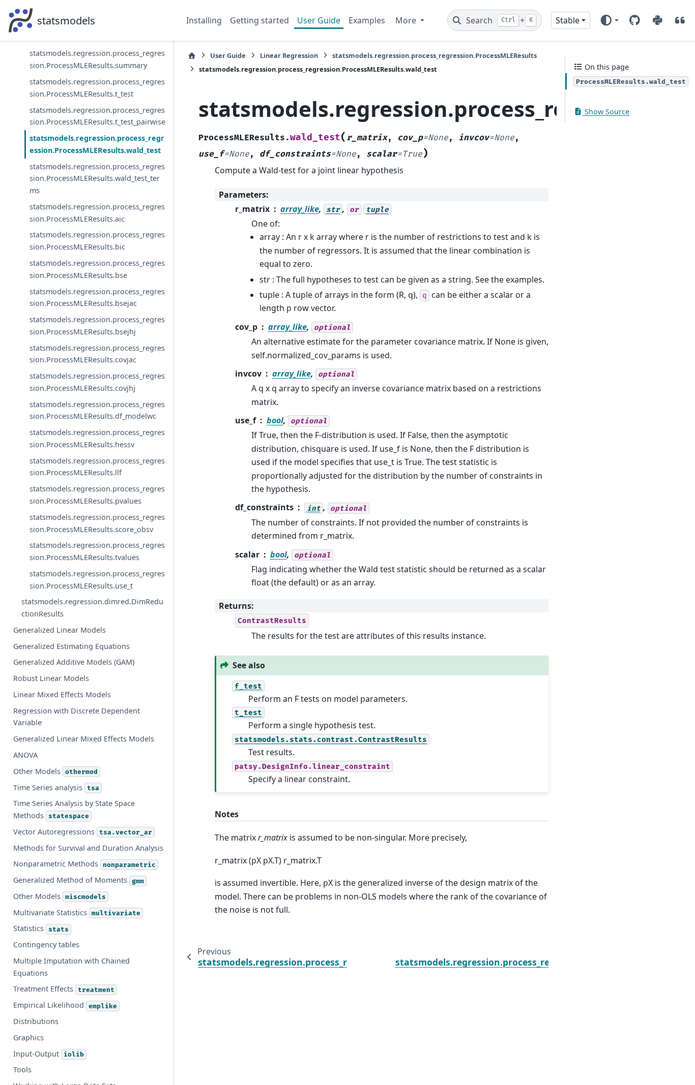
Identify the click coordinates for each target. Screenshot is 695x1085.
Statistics (41, 928)
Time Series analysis (56, 787)
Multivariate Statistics (76, 912)
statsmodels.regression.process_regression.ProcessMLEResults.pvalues (97, 495)
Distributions (36, 1021)
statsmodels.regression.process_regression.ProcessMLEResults (434, 55)
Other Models (55, 771)
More (406, 20)
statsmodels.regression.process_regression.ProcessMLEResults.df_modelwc (97, 410)
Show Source (606, 111)
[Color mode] (609, 20)
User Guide (318, 20)
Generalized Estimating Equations (71, 645)
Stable (568, 20)
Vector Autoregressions (82, 831)
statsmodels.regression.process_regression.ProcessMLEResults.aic (97, 213)
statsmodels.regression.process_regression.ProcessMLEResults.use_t (97, 580)
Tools (22, 1069)
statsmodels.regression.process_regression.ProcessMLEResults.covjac (97, 353)
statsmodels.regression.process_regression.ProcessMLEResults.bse (97, 269)
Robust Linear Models (51, 678)
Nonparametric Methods (84, 864)
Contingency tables (46, 944)
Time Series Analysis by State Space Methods (74, 809)
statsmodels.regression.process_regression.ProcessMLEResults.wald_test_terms (97, 178)
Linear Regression (289, 55)
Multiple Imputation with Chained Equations (71, 967)
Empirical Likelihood (65, 1005)
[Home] (192, 55)
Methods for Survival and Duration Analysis (88, 847)
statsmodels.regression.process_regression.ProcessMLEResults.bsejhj (97, 325)
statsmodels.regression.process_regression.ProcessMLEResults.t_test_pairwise (97, 116)
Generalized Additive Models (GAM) (73, 662)
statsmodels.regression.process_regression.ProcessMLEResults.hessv (97, 438)
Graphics (28, 1037)
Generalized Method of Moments (78, 880)
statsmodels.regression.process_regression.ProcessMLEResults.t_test (97, 88)
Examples (367, 20)
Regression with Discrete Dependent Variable (76, 716)
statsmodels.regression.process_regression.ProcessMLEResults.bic (97, 241)
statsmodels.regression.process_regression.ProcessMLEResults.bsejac (97, 297)
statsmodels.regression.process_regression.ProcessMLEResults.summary (97, 59)
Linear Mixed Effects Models (62, 694)
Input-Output (48, 1053)
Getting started (259, 20)
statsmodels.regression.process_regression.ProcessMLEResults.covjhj (97, 382)
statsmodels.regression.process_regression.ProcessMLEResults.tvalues (97, 551)
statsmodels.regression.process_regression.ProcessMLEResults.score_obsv (97, 523)
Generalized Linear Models (59, 630)
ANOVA (25, 755)
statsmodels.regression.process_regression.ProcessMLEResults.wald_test (97, 144)
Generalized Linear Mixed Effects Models (83, 738)
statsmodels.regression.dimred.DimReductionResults (92, 607)
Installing (204, 20)
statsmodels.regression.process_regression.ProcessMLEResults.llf (97, 466)
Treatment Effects (63, 989)
